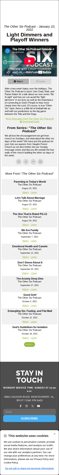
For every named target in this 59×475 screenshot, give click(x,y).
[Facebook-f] (20, 406)
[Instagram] (26, 406)
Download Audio (31, 121)
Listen (42, 81)
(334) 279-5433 (34, 400)
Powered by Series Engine (29, 353)
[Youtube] (38, 406)
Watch (20, 81)
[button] (46, 8)
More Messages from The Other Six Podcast (29, 118)
